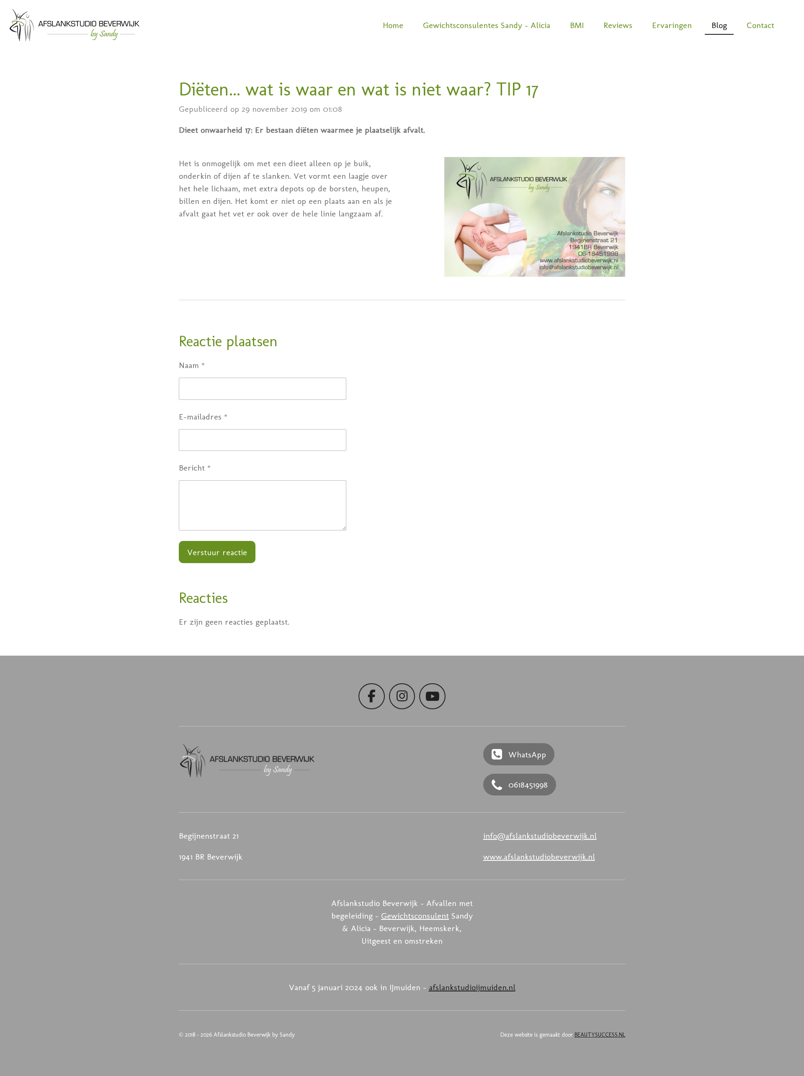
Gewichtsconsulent (415, 916)
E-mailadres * (203, 417)
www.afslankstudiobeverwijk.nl (539, 857)
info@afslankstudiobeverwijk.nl (540, 836)
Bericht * (195, 468)
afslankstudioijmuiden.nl (472, 987)
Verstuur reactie (217, 552)
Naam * (192, 365)
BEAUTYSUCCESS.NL (600, 1034)
